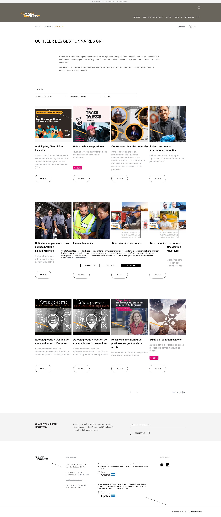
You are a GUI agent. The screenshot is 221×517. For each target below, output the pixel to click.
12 (181, 392)
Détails (43, 178)
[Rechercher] (199, 8)
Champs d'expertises (78, 96)
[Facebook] (161, 465)
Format (107, 96)
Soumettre (140, 433)
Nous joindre (71, 457)
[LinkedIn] (167, 465)
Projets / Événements (43, 96)
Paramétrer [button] (90, 266)
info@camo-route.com (74, 480)
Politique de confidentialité (76, 258)
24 (184, 392)
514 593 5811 (79, 472)
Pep (198, 17)
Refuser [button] (110, 266)
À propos (136, 17)
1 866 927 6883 (84, 474)
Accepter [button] (131, 266)
